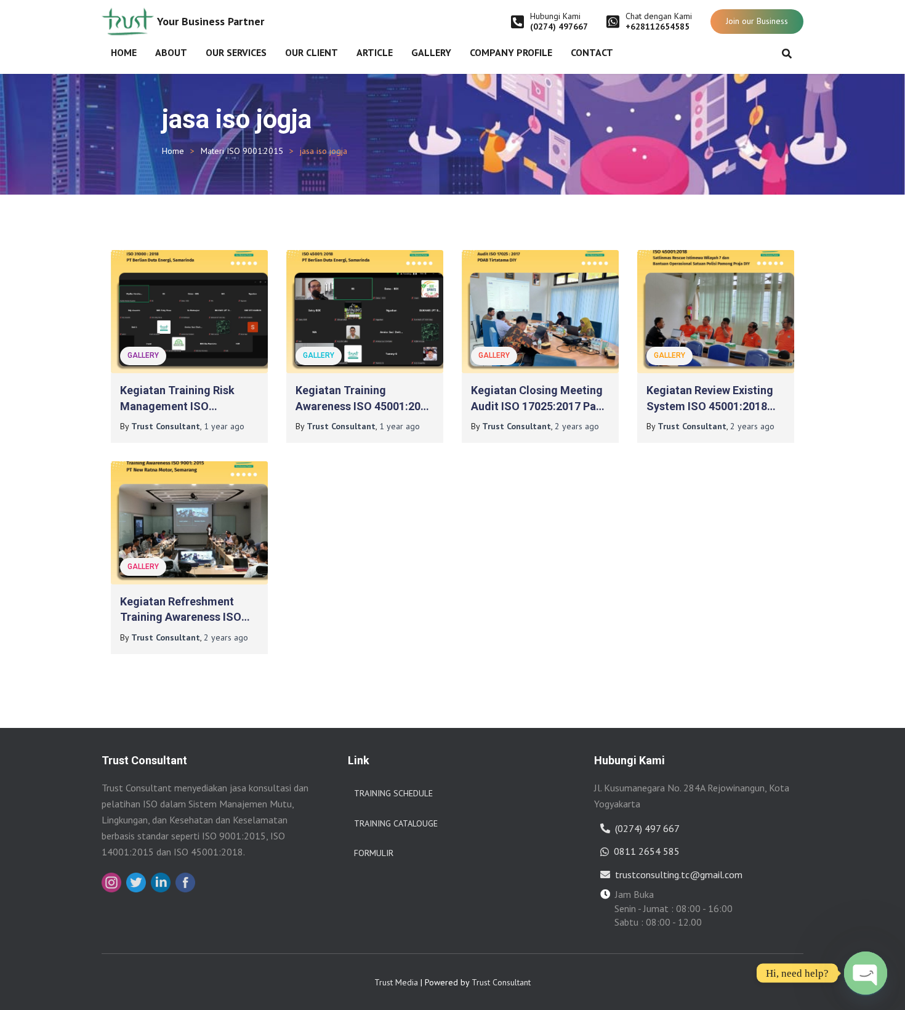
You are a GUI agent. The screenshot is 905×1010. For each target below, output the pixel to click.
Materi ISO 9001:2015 (242, 150)
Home (124, 52)
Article (374, 52)
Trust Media (396, 982)
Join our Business (757, 20)
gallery (143, 355)
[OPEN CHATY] (865, 973)
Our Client (311, 52)
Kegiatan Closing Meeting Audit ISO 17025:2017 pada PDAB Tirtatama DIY (540, 405)
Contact (592, 52)
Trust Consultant (501, 982)
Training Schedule (393, 793)
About (171, 52)
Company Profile (511, 52)
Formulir (373, 852)
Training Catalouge (396, 823)
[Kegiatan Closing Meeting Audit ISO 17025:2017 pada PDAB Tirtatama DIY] (540, 311)
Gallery (431, 52)
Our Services (236, 52)
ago (224, 426)
